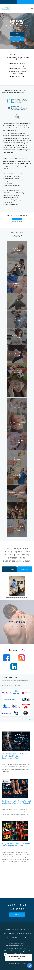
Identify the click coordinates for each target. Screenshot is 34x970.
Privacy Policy (25, 929)
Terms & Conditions (8, 933)
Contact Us (24, 938)
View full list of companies (25, 719)
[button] (14, 46)
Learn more (17, 915)
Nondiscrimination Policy (23, 933)
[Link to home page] (6, 8)
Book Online (24, 569)
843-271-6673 (9, 569)
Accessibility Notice (12, 938)
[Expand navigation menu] (32, 8)
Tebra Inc (16, 929)
